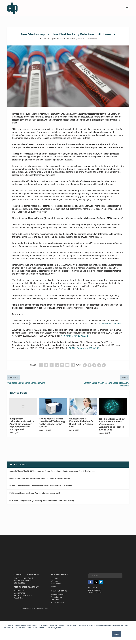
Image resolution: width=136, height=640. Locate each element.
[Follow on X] (96, 582)
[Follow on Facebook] (90, 582)
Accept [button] (116, 634)
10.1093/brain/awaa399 (109, 323)
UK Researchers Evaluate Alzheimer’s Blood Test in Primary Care (81, 422)
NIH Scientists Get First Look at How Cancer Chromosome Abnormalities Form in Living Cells (112, 424)
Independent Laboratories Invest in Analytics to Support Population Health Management (21, 424)
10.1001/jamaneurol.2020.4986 (84, 348)
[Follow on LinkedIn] (101, 582)
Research (81, 38)
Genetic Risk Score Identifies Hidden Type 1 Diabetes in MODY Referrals (39, 478)
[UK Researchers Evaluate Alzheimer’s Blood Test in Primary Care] (83, 406)
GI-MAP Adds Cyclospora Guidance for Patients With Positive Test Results (40, 486)
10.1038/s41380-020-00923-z (74, 336)
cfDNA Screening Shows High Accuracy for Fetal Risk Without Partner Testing (41, 500)
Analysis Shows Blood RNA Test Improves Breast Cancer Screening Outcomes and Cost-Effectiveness (52, 471)
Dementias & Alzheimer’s (64, 38)
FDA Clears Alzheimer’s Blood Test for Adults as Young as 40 (34, 493)
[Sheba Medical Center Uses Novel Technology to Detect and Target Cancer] (53, 406)
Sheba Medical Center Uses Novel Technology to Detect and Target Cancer (52, 422)
